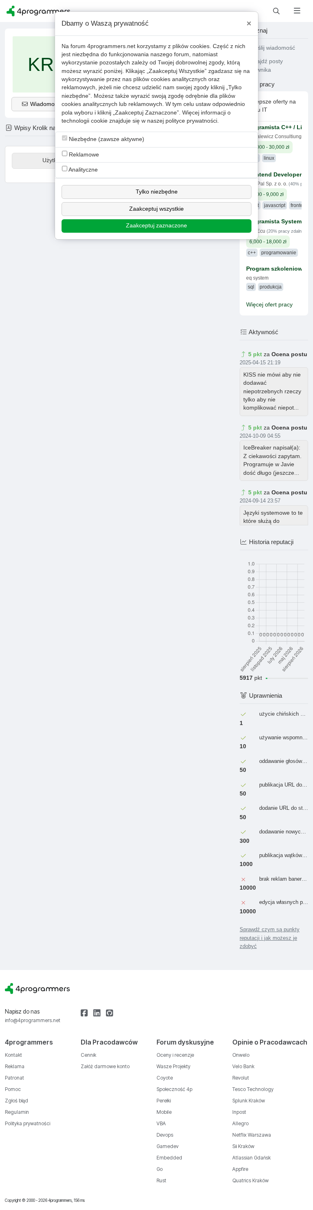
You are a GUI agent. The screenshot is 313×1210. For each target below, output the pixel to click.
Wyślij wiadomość (271, 48)
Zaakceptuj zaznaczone (156, 226)
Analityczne (82, 170)
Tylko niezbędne (157, 192)
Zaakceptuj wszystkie (156, 209)
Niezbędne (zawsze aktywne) (105, 139)
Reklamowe (83, 155)
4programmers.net (111, 46)
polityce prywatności (191, 121)
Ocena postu (289, 354)
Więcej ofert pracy (269, 305)
